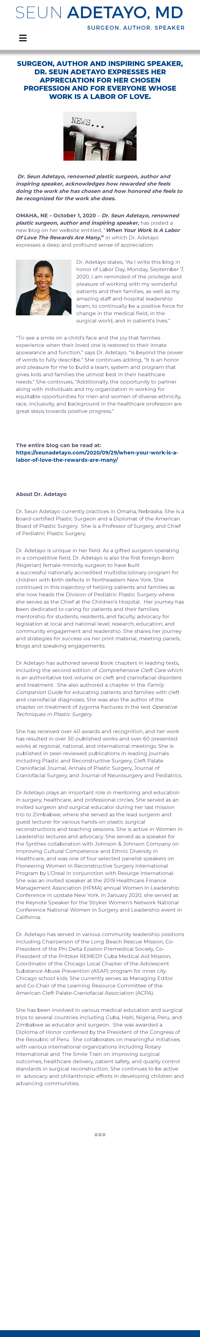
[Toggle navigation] (23, 37)
